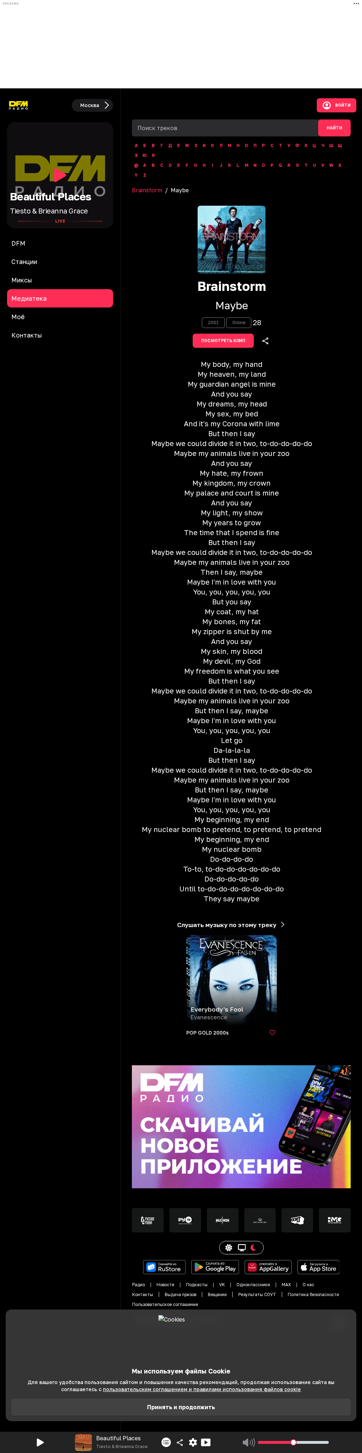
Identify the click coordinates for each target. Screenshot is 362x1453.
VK (222, 1284)
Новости (165, 1284)
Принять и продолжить (181, 1407)
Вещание (217, 1294)
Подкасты (197, 1284)
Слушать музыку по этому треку (226, 924)
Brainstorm (147, 190)
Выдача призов (180, 1294)
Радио (138, 1284)
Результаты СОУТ (257, 1294)
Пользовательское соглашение (165, 1304)
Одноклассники (253, 1284)
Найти (334, 127)
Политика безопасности (313, 1294)
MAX (286, 1284)
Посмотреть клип (223, 340)
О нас (308, 1284)
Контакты (142, 1294)
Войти (343, 105)
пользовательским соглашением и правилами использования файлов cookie (202, 1389)
